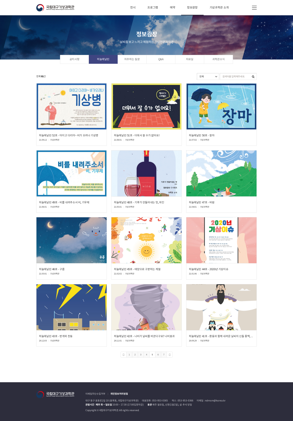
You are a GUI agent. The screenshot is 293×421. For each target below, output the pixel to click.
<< (123, 355)
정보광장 (192, 7)
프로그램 (152, 7)
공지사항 (75, 59)
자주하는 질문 (132, 59)
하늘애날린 (103, 59)
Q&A (161, 59)
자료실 (189, 59)
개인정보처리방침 (119, 393)
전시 (132, 7)
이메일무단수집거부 (95, 394)
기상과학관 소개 (219, 7)
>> (170, 355)
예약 (172, 7)
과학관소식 (218, 59)
